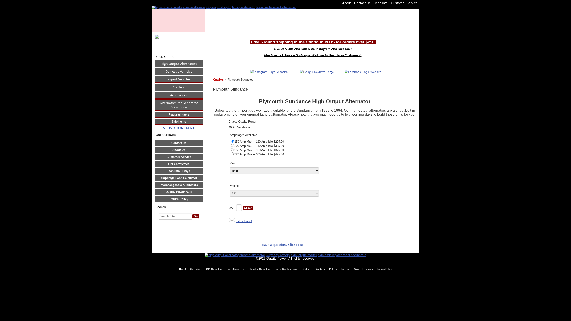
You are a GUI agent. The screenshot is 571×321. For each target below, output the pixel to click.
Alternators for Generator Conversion (179, 105)
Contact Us (362, 3)
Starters (179, 87)
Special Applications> (286, 269)
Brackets (320, 269)
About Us (178, 150)
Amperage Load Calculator (178, 178)
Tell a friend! (244, 221)
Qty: (231, 208)
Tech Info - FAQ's (178, 171)
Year (233, 163)
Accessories (179, 95)
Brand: (233, 121)
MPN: (232, 127)
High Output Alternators (179, 64)
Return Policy (179, 199)
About (346, 3)
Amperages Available (243, 135)
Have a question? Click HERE (283, 245)
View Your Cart (179, 128)
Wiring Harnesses (363, 269)
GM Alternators (214, 269)
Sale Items (179, 121)
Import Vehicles (178, 79)
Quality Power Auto (179, 191)
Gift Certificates (178, 164)
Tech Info (380, 3)
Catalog (218, 79)
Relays (345, 269)
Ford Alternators (235, 269)
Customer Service (404, 3)
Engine (234, 185)
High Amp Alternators (190, 269)
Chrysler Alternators (259, 269)
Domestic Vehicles (178, 71)
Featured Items (179, 114)
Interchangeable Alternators (179, 185)
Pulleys (333, 269)
